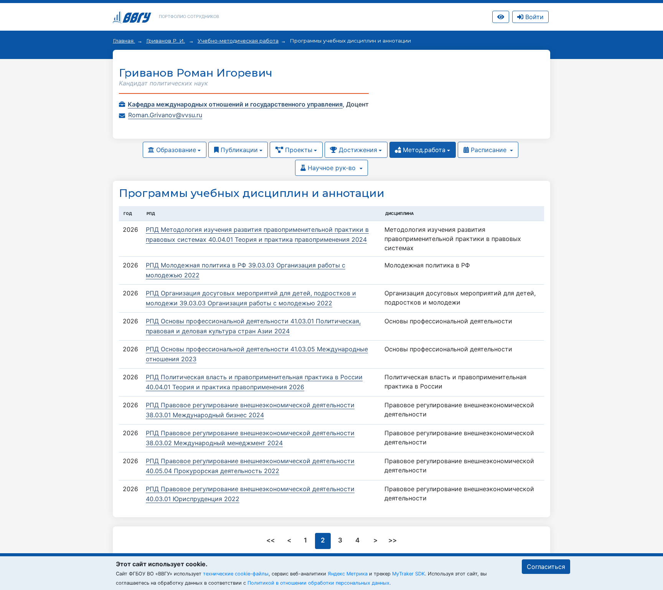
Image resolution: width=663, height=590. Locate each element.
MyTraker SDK (408, 574)
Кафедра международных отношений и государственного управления (235, 104)
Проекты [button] (297, 150)
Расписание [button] (488, 150)
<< (271, 540)
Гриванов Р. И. (165, 41)
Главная (124, 41)
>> (392, 540)
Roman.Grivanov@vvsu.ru (165, 115)
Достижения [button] (357, 150)
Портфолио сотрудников (189, 16)
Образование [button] (175, 150)
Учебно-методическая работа (238, 41)
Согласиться (546, 566)
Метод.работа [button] (423, 150)
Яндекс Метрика (348, 574)
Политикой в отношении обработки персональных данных (318, 583)
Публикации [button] (238, 150)
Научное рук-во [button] (332, 168)
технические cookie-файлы (236, 574)
